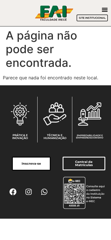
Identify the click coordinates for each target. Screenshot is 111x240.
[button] (104, 10)
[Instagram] (29, 192)
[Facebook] (13, 192)
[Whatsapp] (44, 192)
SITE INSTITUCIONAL (92, 17)
